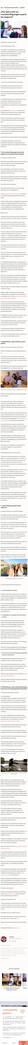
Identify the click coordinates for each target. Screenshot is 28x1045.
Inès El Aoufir (16, 928)
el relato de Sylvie (14, 110)
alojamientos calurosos (10, 893)
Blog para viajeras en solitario (11, 7)
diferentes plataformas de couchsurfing (12, 193)
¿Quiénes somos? (5, 958)
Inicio (2, 7)
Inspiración (22, 7)
